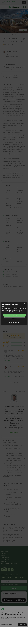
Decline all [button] (14, 319)
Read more (21, 311)
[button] (14, 322)
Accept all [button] (14, 315)
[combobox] (24, 304)
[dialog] (14, 313)
